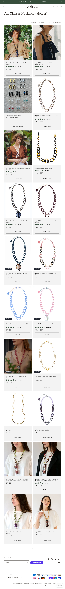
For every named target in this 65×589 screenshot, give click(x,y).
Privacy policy (47, 583)
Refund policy (38, 583)
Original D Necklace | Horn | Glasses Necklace (46, 532)
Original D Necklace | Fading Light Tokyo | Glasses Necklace (45, 63)
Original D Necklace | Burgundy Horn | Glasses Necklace (46, 221)
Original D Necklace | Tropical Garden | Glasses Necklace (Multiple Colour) (47, 429)
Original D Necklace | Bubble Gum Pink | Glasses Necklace (45, 324)
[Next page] (37, 549)
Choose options (18, 126)
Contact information (56, 585)
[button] (3, 6)
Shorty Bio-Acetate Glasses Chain (43, 168)
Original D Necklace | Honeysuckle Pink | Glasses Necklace (16, 377)
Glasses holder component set (13, 115)
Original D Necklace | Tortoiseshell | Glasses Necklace (17, 63)
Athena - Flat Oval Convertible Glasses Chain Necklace (17, 429)
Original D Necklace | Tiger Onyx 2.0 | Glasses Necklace (46, 116)
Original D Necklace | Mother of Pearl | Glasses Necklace (18, 169)
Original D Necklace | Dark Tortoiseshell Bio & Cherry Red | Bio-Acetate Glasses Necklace (46, 480)
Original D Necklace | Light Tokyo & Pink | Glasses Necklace (45, 274)
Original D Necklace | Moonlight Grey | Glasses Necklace (18, 221)
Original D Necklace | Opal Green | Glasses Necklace (16, 532)
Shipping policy (45, 585)
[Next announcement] (62, 2)
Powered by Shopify (29, 583)
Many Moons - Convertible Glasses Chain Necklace (45, 377)
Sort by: (33, 22)
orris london (20, 583)
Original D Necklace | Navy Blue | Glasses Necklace (16, 274)
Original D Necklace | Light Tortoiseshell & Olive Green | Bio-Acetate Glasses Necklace (17, 480)
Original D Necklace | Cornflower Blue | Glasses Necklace (18, 324)
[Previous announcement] (3, 2)
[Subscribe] (27, 562)
